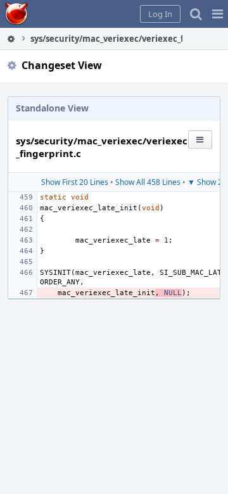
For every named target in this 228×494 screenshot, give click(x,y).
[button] (217, 14)
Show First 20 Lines (74, 182)
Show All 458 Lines (147, 182)
